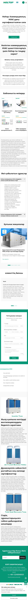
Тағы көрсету (5, 259)
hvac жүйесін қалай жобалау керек (11, 380)
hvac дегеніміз (6, 373)
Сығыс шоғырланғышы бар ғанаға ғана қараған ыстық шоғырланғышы (7, 129)
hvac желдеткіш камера (8, 382)
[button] (12, 305)
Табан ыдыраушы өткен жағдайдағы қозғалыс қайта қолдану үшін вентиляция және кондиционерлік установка (21, 129)
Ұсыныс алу (14, 37)
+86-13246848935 (17, 574)
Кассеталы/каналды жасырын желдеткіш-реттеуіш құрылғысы (21, 111)
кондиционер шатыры (8, 385)
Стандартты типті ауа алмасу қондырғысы (7, 111)
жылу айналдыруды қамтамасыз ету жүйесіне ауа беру (14, 376)
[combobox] (7, 332)
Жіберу (14, 358)
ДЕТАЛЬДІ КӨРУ (7, 103)
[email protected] (15, 577)
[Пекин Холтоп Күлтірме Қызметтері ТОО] (8, 2)
